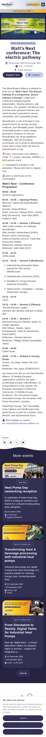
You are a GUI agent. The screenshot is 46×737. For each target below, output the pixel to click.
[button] (43, 4)
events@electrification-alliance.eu (22, 423)
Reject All (23, 731)
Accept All (23, 718)
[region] (23, 716)
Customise (23, 725)
